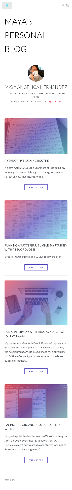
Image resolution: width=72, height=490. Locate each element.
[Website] (50, 101)
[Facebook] (63, 5)
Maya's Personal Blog (26, 35)
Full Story (36, 187)
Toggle (7, 6)
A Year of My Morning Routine (27, 160)
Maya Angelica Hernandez (36, 87)
